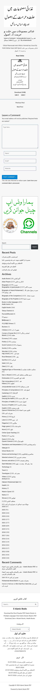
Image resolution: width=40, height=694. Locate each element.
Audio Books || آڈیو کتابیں (11, 278)
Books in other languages (10, 302)
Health (4, 485)
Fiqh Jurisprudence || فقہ (11, 381)
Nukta (4, 495)
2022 (3, 519)
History (4, 488)
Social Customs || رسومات (12, 345)
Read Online (20, 56)
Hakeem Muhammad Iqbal (10, 482)
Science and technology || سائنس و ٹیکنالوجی (17, 454)
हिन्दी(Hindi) (5, 320)
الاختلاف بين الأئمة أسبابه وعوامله (12, 263)
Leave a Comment (9, 38)
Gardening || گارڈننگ (10, 393)
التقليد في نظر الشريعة (9, 266)
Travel (4, 470)
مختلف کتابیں (11, 501)
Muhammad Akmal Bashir (10, 580)
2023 (3, 516)
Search (4, 243)
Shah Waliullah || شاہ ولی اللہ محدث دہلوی (17, 464)
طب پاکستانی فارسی (8, 574)
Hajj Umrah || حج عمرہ (10, 353)
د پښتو (6, 317)
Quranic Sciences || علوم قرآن (13, 441)
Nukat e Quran (6, 491)
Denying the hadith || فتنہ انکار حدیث (15, 398)
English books (6, 307)
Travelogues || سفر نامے (11, 473)
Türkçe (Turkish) (7, 310)
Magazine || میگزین (9, 423)
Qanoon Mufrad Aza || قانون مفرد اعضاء (16, 410)
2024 (3, 513)
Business (5, 327)
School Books (6, 451)
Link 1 (17, 95)
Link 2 (23, 95)
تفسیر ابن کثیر (14, 577)
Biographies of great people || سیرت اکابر (17, 287)
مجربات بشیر (24, 580)
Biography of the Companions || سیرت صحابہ (18, 296)
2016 (3, 539)
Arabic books (6, 304)
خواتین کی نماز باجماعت (9, 270)
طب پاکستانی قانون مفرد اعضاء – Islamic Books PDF (18, 567)
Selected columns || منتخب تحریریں (14, 457)
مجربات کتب (9, 413)
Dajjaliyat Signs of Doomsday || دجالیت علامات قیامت (19, 369)
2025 (3, 510)
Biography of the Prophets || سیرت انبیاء (16, 299)
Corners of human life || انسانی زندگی (15, 333)
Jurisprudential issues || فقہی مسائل (15, 387)
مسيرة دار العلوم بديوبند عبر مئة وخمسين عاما (16, 260)
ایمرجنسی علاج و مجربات (10, 257)
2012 (3, 551)
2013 (3, 548)
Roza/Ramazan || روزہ (10, 356)
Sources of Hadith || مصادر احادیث (14, 405)
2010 (3, 558)
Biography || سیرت (10, 285)
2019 (3, 529)
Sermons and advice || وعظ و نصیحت (15, 460)
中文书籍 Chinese (7, 323)
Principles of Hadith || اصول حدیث (14, 401)
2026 (3, 506)
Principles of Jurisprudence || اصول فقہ (16, 390)
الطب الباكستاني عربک (9, 569)
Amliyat (4, 479)
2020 (3, 526)
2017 (3, 535)
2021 (3, 522)
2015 (3, 542)
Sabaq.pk (5, 448)
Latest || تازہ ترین (14, 40)
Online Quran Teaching (9, 432)
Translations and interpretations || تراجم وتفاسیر (19, 444)
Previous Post (20, 103)
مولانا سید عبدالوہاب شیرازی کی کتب (16, 504)
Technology (5, 467)
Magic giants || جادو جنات (11, 426)
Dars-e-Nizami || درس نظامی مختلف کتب (17, 375)
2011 (3, 555)
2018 (3, 532)
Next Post (20, 107)
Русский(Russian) (7, 314)
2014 (3, 545)
